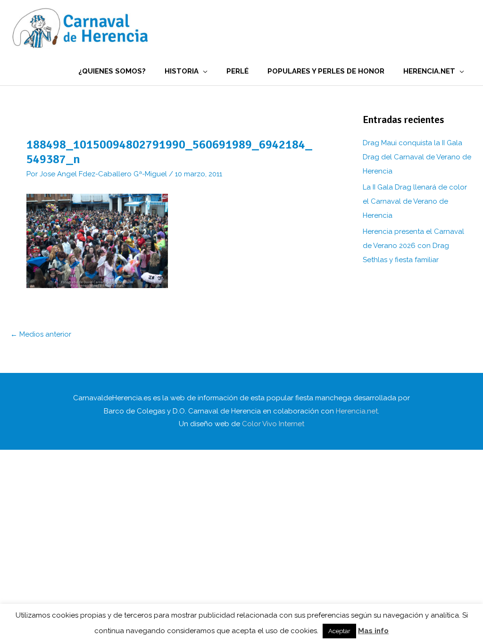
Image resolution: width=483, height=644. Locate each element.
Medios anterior (40, 334)
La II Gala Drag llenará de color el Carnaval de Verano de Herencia (415, 201)
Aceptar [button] (339, 631)
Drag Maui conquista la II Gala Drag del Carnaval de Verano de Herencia (417, 157)
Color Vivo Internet (273, 424)
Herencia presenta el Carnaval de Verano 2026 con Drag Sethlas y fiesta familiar (413, 245)
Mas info (373, 631)
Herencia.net (357, 411)
